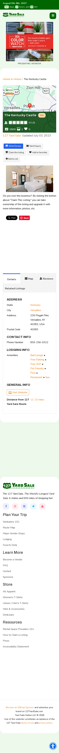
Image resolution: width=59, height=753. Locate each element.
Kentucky (35, 305)
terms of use (27, 722)
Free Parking (37, 359)
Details (11, 279)
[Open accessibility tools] (53, 746)
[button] (53, 15)
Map (30, 278)
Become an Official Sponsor (20, 707)
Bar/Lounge (36, 355)
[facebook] (6, 506)
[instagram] (15, 506)
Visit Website (19, 392)
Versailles (35, 310)
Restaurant (36, 377)
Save (26, 217)
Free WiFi (35, 364)
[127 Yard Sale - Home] (13, 14)
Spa (47, 377)
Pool (33, 373)
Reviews (48, 278)
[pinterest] (24, 506)
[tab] (11, 278)
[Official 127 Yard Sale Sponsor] (29, 41)
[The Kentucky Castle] (29, 178)
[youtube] (42, 506)
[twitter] (33, 506)
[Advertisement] (29, 248)
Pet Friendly (37, 368)
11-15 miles (37, 399)
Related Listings (15, 288)
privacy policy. (46, 722)
